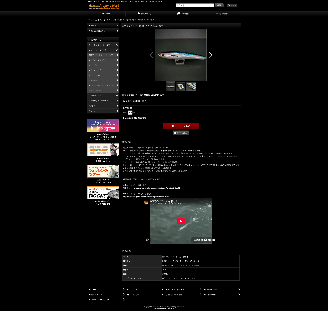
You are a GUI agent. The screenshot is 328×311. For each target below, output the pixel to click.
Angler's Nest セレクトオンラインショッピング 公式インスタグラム (103, 137)
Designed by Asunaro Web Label (164, 308)
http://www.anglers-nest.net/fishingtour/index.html (146, 196)
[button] (151, 55)
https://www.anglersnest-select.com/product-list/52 (157, 188)
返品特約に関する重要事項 (135, 118)
